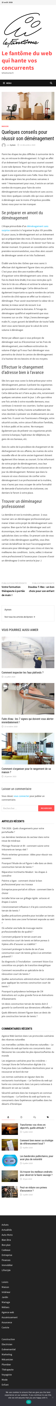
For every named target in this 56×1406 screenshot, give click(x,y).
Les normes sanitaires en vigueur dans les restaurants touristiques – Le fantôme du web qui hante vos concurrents (27, 1080)
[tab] (8, 1117)
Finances (6, 1260)
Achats (5, 1224)
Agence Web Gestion (12, 1035)
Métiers (5, 1307)
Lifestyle (6, 1270)
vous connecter (21, 796)
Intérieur (6, 1292)
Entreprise (7, 1255)
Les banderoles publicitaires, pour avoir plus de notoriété (36, 1158)
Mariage (6, 1302)
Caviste (5, 1327)
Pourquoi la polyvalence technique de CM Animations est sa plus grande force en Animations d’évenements (27, 995)
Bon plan (6, 1244)
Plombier (6, 1364)
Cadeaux (6, 1250)
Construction (8, 1339)
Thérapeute (7, 1369)
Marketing (7, 1354)
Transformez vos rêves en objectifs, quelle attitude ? (33, 1126)
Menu (9, 83)
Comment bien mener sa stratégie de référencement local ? (36, 1142)
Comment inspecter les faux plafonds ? (22, 672)
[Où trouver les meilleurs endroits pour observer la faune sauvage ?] (10, 1172)
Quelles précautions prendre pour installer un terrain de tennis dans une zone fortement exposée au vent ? (28, 919)
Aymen (12, 145)
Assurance (7, 1322)
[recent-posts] (21, 1117)
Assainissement (10, 1317)
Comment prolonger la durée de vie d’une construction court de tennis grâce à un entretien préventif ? (26, 953)
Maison (5, 126)
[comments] (34, 1117)
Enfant (5, 1384)
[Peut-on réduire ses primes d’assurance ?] (10, 1187)
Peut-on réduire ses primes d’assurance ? (33, 1189)
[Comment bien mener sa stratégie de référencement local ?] (10, 1140)
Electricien (7, 1344)
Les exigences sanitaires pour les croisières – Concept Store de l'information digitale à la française (24, 1064)
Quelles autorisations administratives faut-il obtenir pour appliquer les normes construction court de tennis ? (28, 982)
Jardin (5, 1297)
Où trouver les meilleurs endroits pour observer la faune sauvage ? (36, 1173)
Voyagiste (7, 1374)
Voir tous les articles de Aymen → (19, 616)
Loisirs (5, 1282)
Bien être (6, 1239)
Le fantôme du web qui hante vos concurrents (27, 60)
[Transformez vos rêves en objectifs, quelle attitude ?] (10, 1125)
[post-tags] (47, 1117)
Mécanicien (7, 1359)
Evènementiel (8, 1349)
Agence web (8, 1312)
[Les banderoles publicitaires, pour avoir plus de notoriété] (10, 1156)
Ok (28, 1402)
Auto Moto (7, 1234)
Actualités (7, 1229)
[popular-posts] (8, 1117)
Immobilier (7, 1265)
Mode (4, 1379)
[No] (52, 1397)
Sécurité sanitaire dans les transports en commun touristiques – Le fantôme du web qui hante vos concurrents (27, 1096)
